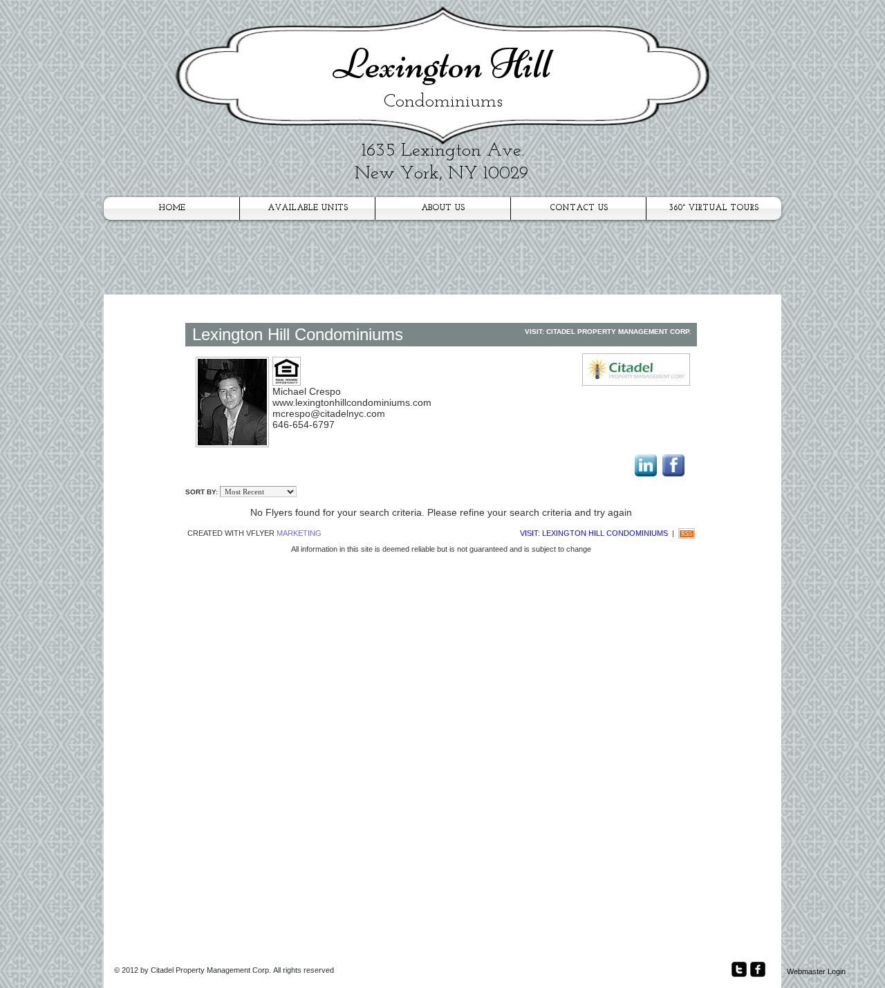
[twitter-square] (739, 969)
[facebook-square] (757, 969)
